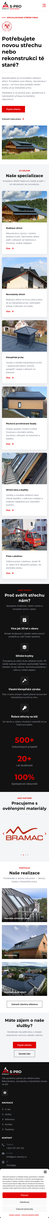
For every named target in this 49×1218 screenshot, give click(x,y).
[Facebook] (5, 1093)
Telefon (9, 1144)
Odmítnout (24, 1202)
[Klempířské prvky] (24, 351)
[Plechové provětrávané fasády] (24, 418)
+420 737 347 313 (15, 1148)
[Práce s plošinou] (24, 549)
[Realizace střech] (24, 222)
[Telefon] (3, 1144)
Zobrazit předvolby (24, 1209)
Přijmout (24, 1195)
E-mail (9, 1153)
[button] (45, 1172)
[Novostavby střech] (24, 287)
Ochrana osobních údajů (30, 1215)
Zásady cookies (14, 1215)
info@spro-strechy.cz (16, 1156)
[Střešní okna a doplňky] (24, 484)
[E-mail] (3, 1153)
